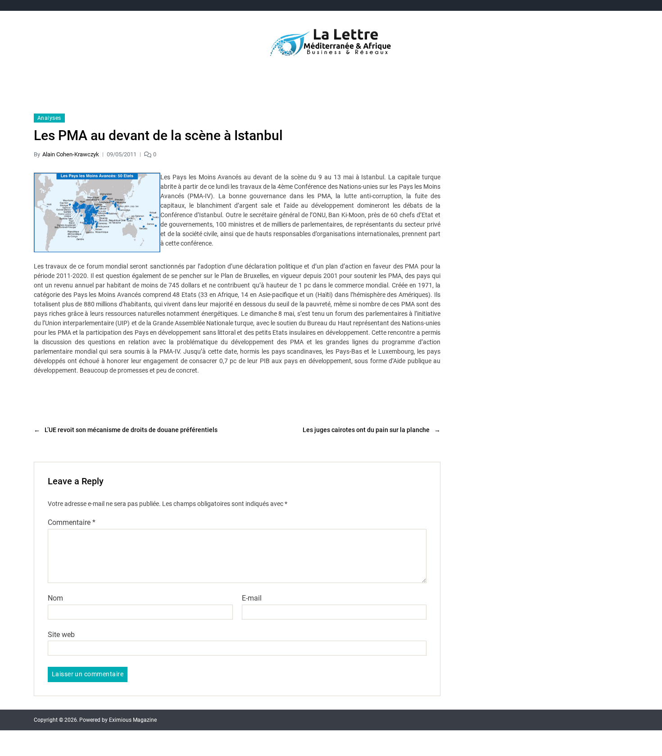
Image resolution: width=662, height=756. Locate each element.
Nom (55, 598)
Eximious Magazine (133, 720)
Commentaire (71, 523)
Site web (61, 634)
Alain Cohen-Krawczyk (70, 154)
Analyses (49, 118)
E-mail (252, 598)
